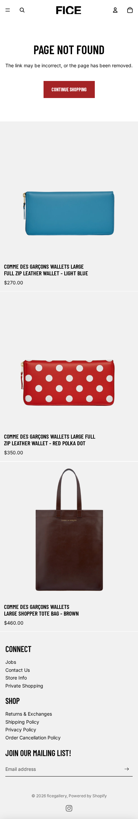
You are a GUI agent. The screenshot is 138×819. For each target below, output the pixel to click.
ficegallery (57, 795)
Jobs (10, 662)
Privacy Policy (20, 729)
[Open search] (22, 10)
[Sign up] (127, 769)
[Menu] (7, 10)
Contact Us (17, 670)
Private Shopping (24, 686)
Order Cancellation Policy (33, 737)
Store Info (16, 677)
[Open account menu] (115, 10)
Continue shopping (69, 89)
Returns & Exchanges (28, 714)
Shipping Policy (22, 722)
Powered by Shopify (88, 795)
